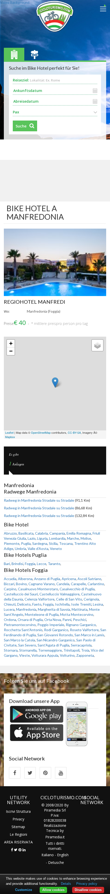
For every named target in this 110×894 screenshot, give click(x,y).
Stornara (11, 650)
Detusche (56, 862)
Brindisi (17, 563)
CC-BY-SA (74, 432)
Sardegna (39, 543)
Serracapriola (81, 645)
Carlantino (95, 584)
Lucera (9, 609)
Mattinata (79, 609)
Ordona (10, 619)
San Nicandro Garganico (56, 640)
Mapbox (10, 437)
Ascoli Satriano (89, 579)
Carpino (10, 589)
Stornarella (28, 650)
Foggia (30, 563)
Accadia (10, 579)
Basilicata (26, 533)
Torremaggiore (50, 650)
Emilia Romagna (79, 533)
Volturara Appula (44, 655)
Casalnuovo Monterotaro (38, 589)
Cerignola (91, 599)
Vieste (24, 655)
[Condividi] (12, 849)
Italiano (47, 854)
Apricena (69, 579)
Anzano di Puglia (47, 579)
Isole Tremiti (81, 604)
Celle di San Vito (69, 599)
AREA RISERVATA (18, 842)
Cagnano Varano (41, 584)
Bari (7, 563)
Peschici (79, 619)
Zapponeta (85, 655)
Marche (73, 538)
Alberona (25, 579)
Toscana (66, 543)
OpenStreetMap (41, 432)
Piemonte (11, 543)
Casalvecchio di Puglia (77, 589)
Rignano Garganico (81, 624)
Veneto (56, 548)
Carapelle (78, 584)
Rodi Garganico (56, 630)
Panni (66, 619)
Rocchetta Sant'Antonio (23, 630)
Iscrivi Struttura (18, 811)
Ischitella (62, 604)
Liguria (42, 538)
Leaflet (9, 432)
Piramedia (53, 836)
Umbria (20, 548)
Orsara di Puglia (30, 619)
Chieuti (10, 604)
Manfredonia (26, 609)
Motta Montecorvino (76, 614)
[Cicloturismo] (14, 773)
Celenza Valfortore (39, 599)
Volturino (67, 655)
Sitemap (18, 826)
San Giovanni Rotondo (55, 635)
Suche (21, 125)
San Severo (27, 645)
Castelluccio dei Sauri (21, 594)
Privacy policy (86, 884)
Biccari (9, 584)
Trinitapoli (71, 650)
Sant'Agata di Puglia (53, 645)
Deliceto (24, 604)
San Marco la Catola (19, 640)
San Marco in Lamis (89, 635)
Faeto (36, 604)
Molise (86, 538)
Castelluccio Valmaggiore (59, 594)
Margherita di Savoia (54, 609)
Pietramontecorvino (20, 624)
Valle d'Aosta (38, 548)
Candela (62, 584)
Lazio (32, 538)
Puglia (26, 543)
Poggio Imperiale (50, 624)
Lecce (41, 563)
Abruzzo (10, 533)
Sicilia (53, 543)
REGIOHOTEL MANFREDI (34, 302)
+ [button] (11, 343)
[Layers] (97, 345)
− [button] (11, 351)
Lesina (98, 604)
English (63, 854)
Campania (57, 533)
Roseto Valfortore (84, 630)
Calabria (41, 533)
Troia (85, 650)
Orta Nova (52, 619)
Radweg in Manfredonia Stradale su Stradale (39, 500)
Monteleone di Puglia (42, 614)
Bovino (21, 584)
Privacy (18, 819)
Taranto (54, 563)
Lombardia (57, 538)
